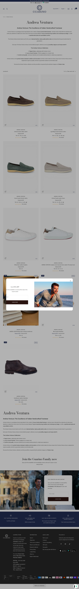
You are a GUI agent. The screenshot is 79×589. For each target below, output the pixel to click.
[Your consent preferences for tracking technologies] (76, 586)
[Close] (70, 280)
